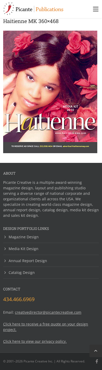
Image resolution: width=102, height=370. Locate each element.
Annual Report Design (28, 260)
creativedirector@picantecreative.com (48, 312)
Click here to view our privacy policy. (35, 341)
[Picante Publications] (33, 13)
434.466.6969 (19, 299)
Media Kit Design (23, 248)
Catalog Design (22, 272)
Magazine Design (24, 237)
